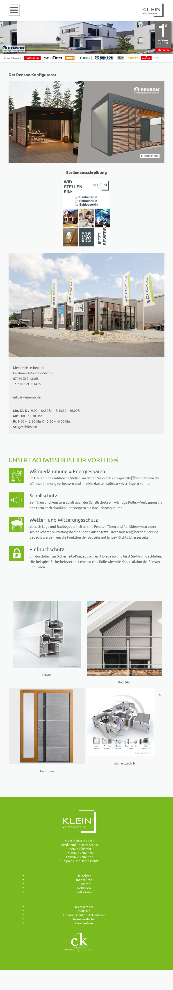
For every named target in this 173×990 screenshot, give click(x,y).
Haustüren (84, 876)
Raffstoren (84, 892)
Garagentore (84, 923)
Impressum (70, 861)
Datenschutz (90, 861)
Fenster (84, 884)
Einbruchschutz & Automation (84, 915)
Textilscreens (84, 907)
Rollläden (84, 888)
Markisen (84, 911)
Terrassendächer (84, 919)
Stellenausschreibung (86, 172)
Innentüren (84, 880)
